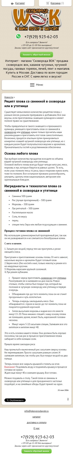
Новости (8, 97)
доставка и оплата (36, 422)
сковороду (46, 277)
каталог (37, 416)
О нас (36, 428)
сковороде (10, 132)
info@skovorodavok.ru (36, 411)
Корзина (55, 3)
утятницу (61, 277)
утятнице (25, 132)
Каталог (20, 3)
